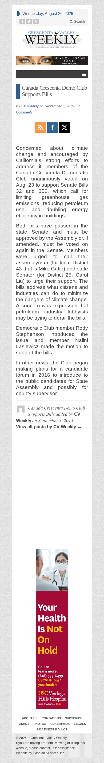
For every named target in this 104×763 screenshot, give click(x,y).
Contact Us (51, 718)
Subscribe (73, 718)
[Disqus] (52, 462)
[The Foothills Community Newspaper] (52, 39)
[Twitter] (29, 21)
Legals (80, 723)
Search (79, 21)
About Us (29, 718)
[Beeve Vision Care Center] (52, 60)
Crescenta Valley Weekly (47, 738)
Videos (23, 723)
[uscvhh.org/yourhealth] (52, 629)
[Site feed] (36, 21)
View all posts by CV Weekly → (49, 426)
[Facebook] (22, 21)
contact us (46, 748)
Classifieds (60, 723)
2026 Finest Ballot (52, 729)
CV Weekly (30, 106)
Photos (40, 723)
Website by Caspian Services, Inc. (40, 753)
